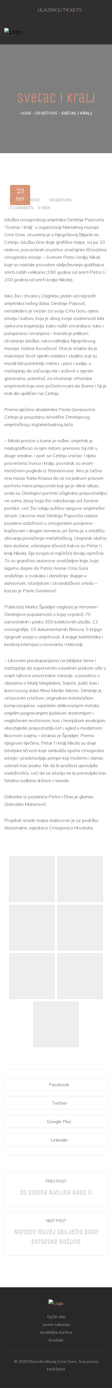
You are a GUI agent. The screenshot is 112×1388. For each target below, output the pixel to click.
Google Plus (59, 1121)
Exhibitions (46, 113)
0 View (44, 207)
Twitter (59, 1103)
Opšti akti (56, 1316)
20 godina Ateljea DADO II (56, 1192)
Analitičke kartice (56, 1332)
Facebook (59, 1084)
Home (25, 113)
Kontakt (56, 1340)
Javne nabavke (56, 1324)
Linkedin (59, 1140)
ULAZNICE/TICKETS (60, 10)
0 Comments (21, 207)
